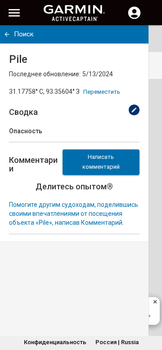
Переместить (101, 91)
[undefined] (7, 34)
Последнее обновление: (45, 74)
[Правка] (134, 110)
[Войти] (134, 18)
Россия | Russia (117, 342)
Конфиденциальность (55, 342)
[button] (151, 309)
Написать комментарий (101, 162)
